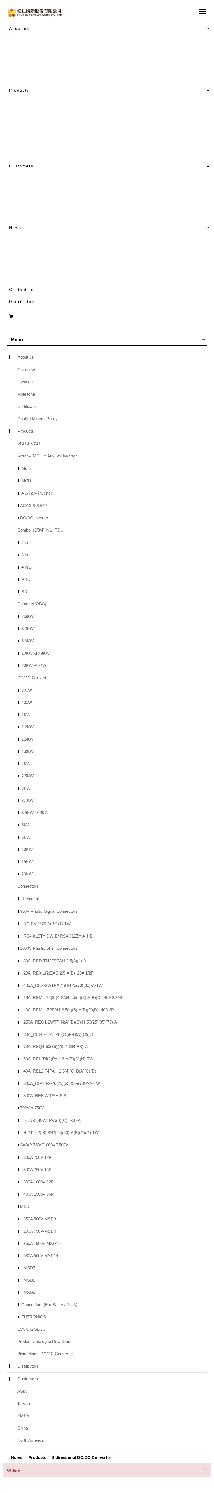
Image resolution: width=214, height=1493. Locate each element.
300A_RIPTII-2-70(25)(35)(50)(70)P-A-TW (61, 1083)
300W (26, 690)
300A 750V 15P (37, 1169)
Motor (26, 468)
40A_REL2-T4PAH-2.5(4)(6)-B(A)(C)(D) (59, 1071)
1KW (25, 714)
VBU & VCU (63, 103)
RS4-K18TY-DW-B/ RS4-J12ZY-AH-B (58, 936)
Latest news (63, 241)
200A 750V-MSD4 (39, 1231)
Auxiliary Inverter (36, 493)
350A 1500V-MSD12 (41, 1243)
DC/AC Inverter (34, 517)
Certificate (142, 41)
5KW (25, 825)
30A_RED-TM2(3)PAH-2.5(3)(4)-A (54, 960)
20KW (27, 874)
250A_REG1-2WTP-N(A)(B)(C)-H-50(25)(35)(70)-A (70, 1022)
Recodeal (30, 898)
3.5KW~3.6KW (34, 812)
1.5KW (27, 739)
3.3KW (27, 628)
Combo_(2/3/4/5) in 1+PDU (80, 130)
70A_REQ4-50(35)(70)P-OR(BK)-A (55, 1046)
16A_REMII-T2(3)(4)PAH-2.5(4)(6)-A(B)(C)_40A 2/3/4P (73, 997)
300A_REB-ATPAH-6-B (44, 1095)
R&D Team (142, 69)
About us (19, 28)
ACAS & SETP (33, 505)
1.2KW (27, 727)
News (15, 228)
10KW (27, 849)
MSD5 (29, 1280)
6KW (25, 837)
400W (26, 702)
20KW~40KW (33, 665)
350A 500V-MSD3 (39, 1219)
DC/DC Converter (149, 103)
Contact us (21, 289)
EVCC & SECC (146, 130)
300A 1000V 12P (38, 1181)
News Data (62, 268)
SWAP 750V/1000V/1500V (44, 1144)
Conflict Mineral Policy (156, 55)
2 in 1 (26, 542)
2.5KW (27, 776)
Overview (60, 41)
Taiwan (57, 192)
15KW (27, 861)
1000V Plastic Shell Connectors (48, 948)
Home (16, 1457)
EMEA (56, 206)
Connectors (143, 117)
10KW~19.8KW (35, 653)
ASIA (55, 179)
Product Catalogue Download (163, 144)
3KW (25, 788)
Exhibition (61, 254)
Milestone (61, 69)
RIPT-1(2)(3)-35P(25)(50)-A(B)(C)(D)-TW (61, 1132)
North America (146, 192)
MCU (26, 480)
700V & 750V (32, 1107)
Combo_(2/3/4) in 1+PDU (40, 530)
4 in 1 (26, 567)
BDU (25, 591)
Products (19, 90)
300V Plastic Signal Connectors (48, 911)
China (136, 179)
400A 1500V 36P (38, 1194)
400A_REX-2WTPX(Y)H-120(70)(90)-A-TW (63, 985)
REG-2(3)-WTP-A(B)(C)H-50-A (52, 1120)
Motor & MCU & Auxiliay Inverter (87, 117)
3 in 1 (26, 554)
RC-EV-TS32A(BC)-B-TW (47, 923)
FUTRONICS (33, 1317)
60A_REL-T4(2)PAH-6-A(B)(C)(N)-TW (58, 1058)
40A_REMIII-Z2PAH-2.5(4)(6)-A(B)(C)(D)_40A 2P (68, 1009)
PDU (25, 579)
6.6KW (27, 640)
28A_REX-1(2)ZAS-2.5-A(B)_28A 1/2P (58, 973)
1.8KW (27, 751)
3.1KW (27, 800)
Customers (21, 166)
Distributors (22, 301)
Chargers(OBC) (67, 144)
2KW (25, 763)
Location (59, 55)
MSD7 (29, 1268)
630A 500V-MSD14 (40, 1255)
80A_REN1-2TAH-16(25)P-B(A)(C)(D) (58, 1034)
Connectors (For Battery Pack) (49, 1304)
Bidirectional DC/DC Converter (45, 1353)
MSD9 (29, 1292)
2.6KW (27, 616)
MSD (25, 1206)
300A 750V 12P (37, 1157)
